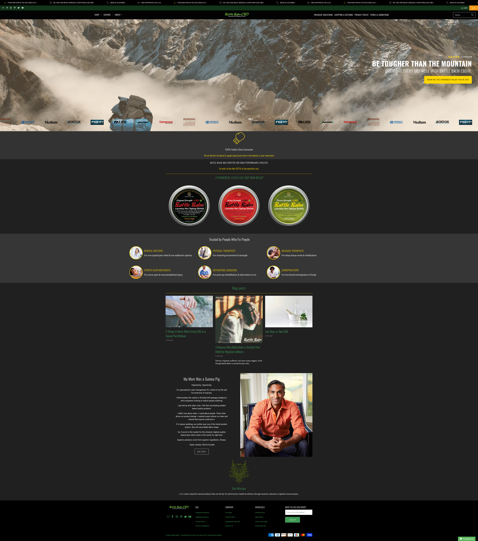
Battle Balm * (175, 535)
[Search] (472, 15)
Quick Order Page (261, 521)
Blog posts (239, 288)
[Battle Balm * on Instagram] (11, 8)
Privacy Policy (200, 521)
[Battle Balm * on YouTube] (22, 8)
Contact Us (229, 526)
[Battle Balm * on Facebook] (7, 8)
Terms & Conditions (202, 526)
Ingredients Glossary (232, 521)
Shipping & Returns (202, 517)
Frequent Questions (202, 513)
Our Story (228, 513)
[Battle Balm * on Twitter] (18, 8)
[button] (98, 15)
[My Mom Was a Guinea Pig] (276, 415)
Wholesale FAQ (260, 526)
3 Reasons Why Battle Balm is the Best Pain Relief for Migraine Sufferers (237, 349)
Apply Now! (259, 517)
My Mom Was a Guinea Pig (202, 379)
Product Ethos (230, 517)
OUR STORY (201, 451)
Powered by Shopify (215, 535)
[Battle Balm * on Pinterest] (15, 8)
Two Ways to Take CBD (276, 331)
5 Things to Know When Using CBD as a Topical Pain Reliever (186, 333)
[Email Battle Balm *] (3, 8)
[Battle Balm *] (237, 14)
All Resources (260, 513)
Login (465, 8)
